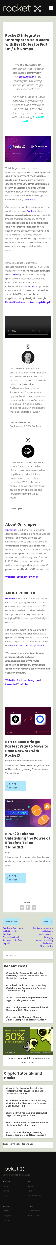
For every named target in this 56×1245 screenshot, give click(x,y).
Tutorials (39, 760)
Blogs (7, 852)
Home (5, 1186)
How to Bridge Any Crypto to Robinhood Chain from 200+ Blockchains (27, 1008)
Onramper (32, 286)
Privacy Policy (34, 1211)
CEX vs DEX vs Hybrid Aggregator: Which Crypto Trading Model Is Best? (27, 999)
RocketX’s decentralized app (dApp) (27, 302)
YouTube (22, 684)
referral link (24, 1058)
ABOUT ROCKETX (20, 593)
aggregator (26, 77)
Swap (30, 1186)
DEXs (14, 274)
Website (10, 577)
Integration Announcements (19, 760)
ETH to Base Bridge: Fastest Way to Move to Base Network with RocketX (26, 748)
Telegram (34, 680)
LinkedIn (22, 577)
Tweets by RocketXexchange (18, 1143)
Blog (5, 1196)
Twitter (33, 577)
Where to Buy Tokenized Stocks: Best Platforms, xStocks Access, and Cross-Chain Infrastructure (26, 976)
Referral (6, 1191)
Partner (31, 1191)
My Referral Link (34, 1196)
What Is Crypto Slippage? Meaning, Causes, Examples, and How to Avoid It (26, 1018)
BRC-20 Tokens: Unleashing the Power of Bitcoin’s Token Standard (27, 840)
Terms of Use (33, 1215)
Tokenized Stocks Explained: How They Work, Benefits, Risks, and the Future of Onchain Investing (26, 988)
